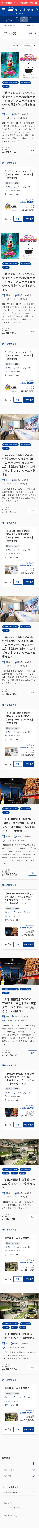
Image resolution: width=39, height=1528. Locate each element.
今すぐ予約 (28, 219)
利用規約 (7, 1476)
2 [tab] (19, 76)
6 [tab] (22, 438)
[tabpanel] (19, 65)
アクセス (7, 1463)
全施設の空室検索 (10, 1492)
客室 (17, 21)
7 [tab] (23, 438)
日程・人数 (9, 21)
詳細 (32, 150)
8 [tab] (25, 438)
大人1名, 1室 (29, 25)
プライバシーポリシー (12, 1516)
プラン (24, 21)
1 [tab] (17, 76)
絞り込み (16, 46)
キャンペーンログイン (12, 1508)
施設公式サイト (10, 1470)
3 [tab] (21, 76)
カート (31, 21)
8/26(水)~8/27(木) (10, 25)
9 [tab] (26, 802)
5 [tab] (20, 438)
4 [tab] (18, 438)
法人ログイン (9, 1503)
